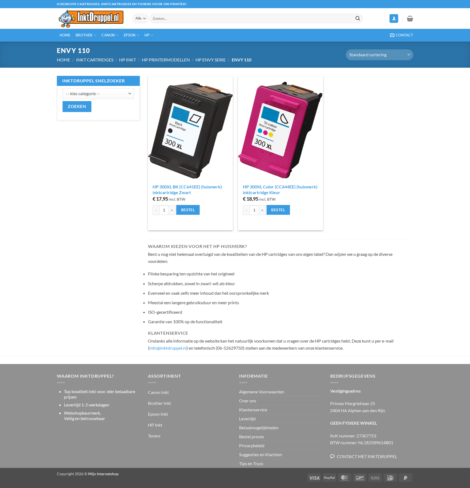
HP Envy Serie (211, 59)
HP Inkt (127, 59)
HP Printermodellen (166, 59)
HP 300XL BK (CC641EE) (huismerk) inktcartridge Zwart (187, 189)
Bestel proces (251, 436)
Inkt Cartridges (94, 59)
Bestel (188, 209)
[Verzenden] (357, 18)
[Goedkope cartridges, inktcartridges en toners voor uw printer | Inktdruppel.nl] (90, 19)
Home (65, 35)
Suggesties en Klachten (260, 454)
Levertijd (247, 418)
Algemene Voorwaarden (261, 391)
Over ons (247, 400)
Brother (84, 35)
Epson (129, 35)
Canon (108, 35)
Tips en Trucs (251, 463)
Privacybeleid (251, 445)
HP (147, 35)
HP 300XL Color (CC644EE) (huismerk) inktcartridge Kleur (280, 189)
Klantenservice (253, 409)
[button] (393, 18)
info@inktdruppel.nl (168, 347)
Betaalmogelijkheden (259, 427)
